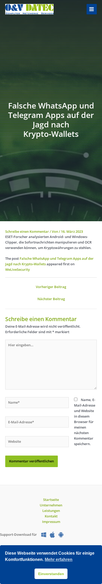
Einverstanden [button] (51, 574)
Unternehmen (51, 505)
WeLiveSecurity (17, 269)
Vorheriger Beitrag (51, 286)
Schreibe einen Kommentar (27, 231)
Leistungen (51, 510)
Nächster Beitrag (51, 298)
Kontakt (51, 516)
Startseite (51, 499)
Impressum (51, 521)
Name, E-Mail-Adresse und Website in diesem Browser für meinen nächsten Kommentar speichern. (84, 421)
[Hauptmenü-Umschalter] (92, 9)
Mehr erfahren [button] (58, 559)
